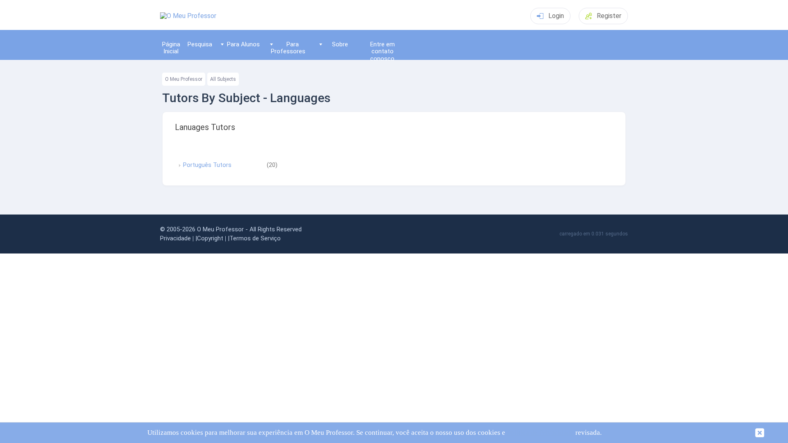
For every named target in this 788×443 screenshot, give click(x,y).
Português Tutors (207, 165)
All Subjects (223, 79)
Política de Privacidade (540, 432)
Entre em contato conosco (382, 50)
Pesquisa (200, 44)
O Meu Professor (183, 79)
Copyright (210, 238)
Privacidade (175, 238)
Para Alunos (243, 44)
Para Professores (288, 48)
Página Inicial (171, 48)
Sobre (340, 44)
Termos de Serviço (255, 238)
